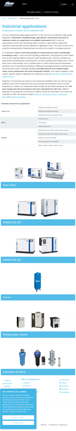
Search (72, 4)
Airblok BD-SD (8, 77)
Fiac (3, 18)
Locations (26, 383)
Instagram (65, 392)
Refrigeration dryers (15, 334)
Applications (12, 18)
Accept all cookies (18, 417)
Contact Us (27, 386)
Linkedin (64, 389)
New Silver (55, 74)
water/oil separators (18, 97)
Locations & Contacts (51, 12)
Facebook (65, 380)
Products (7, 381)
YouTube (64, 386)
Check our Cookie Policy (18, 412)
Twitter (64, 383)
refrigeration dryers (49, 94)
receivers (37, 94)
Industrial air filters (14, 371)
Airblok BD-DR (66, 74)
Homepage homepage (9, 4)
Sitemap (44, 425)
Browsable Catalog (34, 12)
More (25, 4)
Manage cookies (18, 423)
